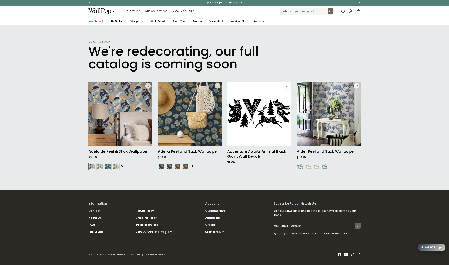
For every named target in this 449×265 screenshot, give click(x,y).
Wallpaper (137, 21)
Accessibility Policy (155, 254)
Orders (210, 225)
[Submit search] (330, 11)
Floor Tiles (179, 21)
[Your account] (351, 11)
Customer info (215, 211)
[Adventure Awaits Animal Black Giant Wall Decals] (259, 114)
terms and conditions (337, 233)
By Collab (117, 21)
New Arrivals (96, 21)
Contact (94, 211)
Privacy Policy (136, 254)
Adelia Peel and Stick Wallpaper (188, 151)
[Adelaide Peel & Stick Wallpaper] (120, 114)
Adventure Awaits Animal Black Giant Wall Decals (256, 154)
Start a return (214, 232)
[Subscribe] (358, 226)
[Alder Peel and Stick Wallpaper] (329, 114)
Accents (258, 21)
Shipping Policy (146, 218)
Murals (197, 21)
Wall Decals (158, 21)
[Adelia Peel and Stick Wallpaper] (190, 114)
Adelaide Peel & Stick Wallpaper (118, 151)
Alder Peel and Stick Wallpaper (326, 151)
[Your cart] (358, 11)
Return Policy (145, 211)
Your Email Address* (287, 226)
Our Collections (156, 11)
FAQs (92, 225)
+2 (122, 165)
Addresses (212, 218)
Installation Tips (183, 11)
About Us (94, 218)
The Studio (134, 11)
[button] (89, 2)
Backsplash (216, 21)
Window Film (238, 21)
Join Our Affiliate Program (154, 232)
